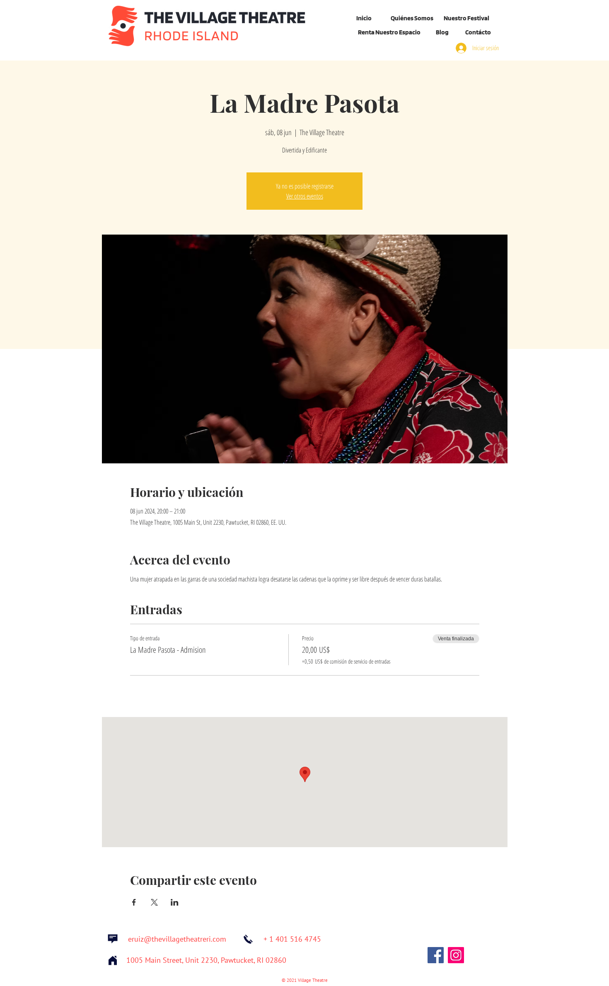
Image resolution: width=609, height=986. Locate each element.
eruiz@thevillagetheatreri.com (177, 939)
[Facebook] (436, 955)
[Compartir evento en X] (154, 902)
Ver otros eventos (304, 196)
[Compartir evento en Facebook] (134, 902)
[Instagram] (456, 955)
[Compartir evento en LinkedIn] (175, 902)
